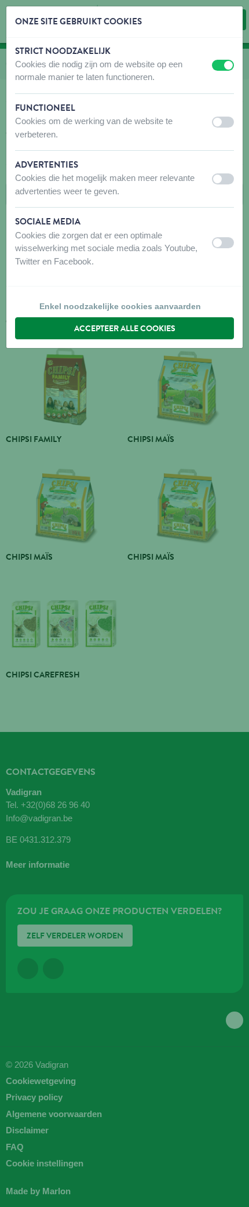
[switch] (223, 65)
